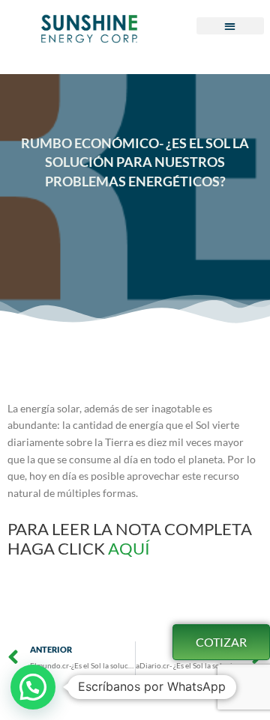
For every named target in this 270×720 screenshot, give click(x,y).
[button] (230, 25)
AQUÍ (130, 548)
